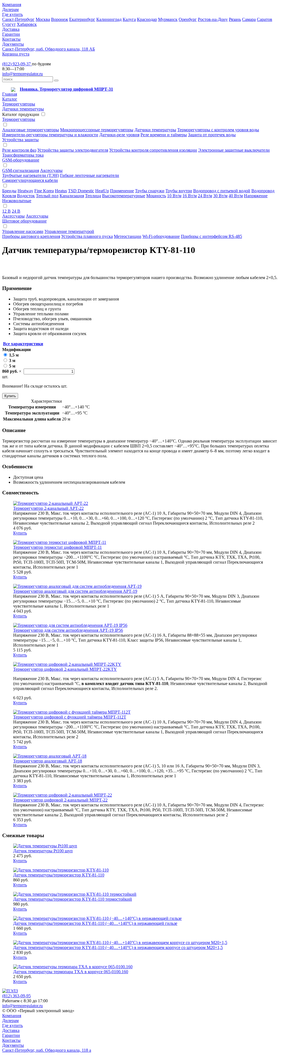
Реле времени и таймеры (163, 134)
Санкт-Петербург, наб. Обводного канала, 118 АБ (48, 49)
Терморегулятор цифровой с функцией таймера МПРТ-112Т (69, 717)
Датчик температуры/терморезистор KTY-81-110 (58, 875)
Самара (249, 19)
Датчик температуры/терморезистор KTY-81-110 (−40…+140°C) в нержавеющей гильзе (95, 923)
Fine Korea (44, 190)
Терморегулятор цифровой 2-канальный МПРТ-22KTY (65, 669)
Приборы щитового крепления (31, 236)
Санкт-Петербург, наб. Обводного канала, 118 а (46, 1050)
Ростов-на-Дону (213, 19)
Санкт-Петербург (18, 19)
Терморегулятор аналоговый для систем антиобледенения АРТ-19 (75, 591)
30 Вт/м (220, 195)
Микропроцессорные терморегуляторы (96, 129)
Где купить (12, 14)
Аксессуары (51, 170)
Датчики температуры (23, 109)
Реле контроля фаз (19, 150)
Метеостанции (127, 236)
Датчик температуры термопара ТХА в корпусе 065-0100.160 (70, 971)
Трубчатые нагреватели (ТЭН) (30, 175)
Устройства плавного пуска (87, 236)
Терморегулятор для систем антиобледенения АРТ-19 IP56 (68, 630)
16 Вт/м (189, 195)
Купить (10, 396)
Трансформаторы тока (23, 155)
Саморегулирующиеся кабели (30, 180)
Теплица (93, 195)
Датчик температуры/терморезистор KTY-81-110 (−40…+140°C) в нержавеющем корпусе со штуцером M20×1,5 (118, 947)
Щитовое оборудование (24, 221)
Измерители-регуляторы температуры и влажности (50, 134)
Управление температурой (69, 231)
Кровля (9, 195)
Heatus (61, 190)
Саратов (264, 19)
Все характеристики (23, 343)
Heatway (25, 190)
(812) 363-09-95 (16, 995)
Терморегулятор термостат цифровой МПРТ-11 (57, 547)
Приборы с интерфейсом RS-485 (211, 236)
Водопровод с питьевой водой (221, 190)
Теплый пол (47, 195)
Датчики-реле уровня (119, 134)
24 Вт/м (205, 195)
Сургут (9, 24)
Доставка (10, 29)
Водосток (26, 195)
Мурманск (168, 19)
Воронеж (59, 19)
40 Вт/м (236, 195)
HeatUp (102, 190)
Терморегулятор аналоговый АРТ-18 (47, 761)
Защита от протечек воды (212, 134)
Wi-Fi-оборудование (161, 236)
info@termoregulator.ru (22, 73)
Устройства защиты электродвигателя (72, 150)
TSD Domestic (81, 190)
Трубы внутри (178, 190)
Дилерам (10, 9)
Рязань (235, 19)
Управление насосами (22, 231)
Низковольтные (16, 200)
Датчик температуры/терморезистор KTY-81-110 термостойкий (72, 899)
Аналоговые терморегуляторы (30, 129)
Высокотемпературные (123, 195)
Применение (122, 190)
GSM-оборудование (20, 160)
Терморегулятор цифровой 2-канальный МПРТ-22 (60, 800)
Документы (13, 44)
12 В (6, 211)
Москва (43, 19)
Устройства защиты (20, 139)
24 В (16, 211)
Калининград (109, 19)
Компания (11, 4)
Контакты (11, 39)
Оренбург (188, 19)
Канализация (72, 195)
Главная (9, 94)
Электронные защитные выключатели (234, 150)
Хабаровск (27, 24)
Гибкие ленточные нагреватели (89, 175)
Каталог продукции (20, 114)
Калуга (129, 19)
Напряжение (256, 195)
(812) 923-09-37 (17, 64)
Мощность (156, 195)
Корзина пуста (15, 54)
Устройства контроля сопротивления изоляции (153, 150)
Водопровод (262, 190)
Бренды (9, 190)
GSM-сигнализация (20, 170)
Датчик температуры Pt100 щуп (43, 850)
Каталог (9, 99)
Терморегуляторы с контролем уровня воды (218, 129)
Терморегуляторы (18, 104)
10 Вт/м (174, 195)
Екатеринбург (82, 19)
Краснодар (147, 19)
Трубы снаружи (149, 190)
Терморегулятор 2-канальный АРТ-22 (48, 508)
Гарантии (11, 34)
